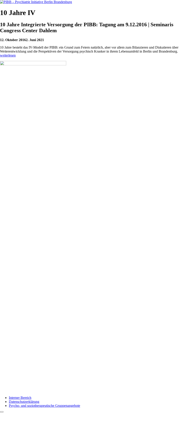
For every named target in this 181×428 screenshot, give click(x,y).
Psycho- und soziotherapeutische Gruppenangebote (44, 405)
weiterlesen (8, 55)
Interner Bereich (20, 398)
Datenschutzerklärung (24, 401)
